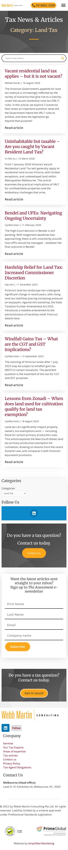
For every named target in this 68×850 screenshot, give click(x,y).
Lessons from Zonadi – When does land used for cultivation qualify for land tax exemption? (34, 406)
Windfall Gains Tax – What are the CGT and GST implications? (31, 344)
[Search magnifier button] (62, 58)
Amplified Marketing (41, 843)
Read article (14, 128)
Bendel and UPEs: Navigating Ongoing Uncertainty (33, 215)
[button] (63, 5)
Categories (8, 488)
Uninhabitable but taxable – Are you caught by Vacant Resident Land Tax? (32, 147)
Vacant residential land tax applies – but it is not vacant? (33, 73)
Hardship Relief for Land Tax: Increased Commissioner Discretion (34, 273)
